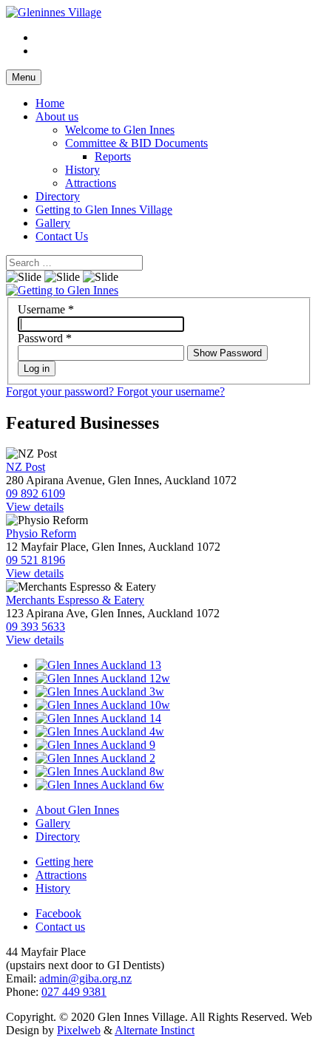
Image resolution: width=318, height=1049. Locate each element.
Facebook (58, 913)
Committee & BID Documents (136, 143)
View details (35, 506)
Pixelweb (79, 1030)
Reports (113, 156)
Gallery (52, 223)
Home (49, 103)
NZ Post (25, 467)
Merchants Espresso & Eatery (75, 600)
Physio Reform (41, 533)
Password (45, 338)
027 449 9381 (73, 991)
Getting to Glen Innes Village (103, 209)
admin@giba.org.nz (85, 978)
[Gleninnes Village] (53, 12)
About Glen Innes (77, 810)
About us (56, 116)
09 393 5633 (35, 626)
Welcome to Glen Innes (120, 129)
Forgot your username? (171, 391)
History (82, 169)
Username (46, 309)
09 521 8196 (35, 560)
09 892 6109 (35, 493)
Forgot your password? (61, 391)
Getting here (64, 861)
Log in (37, 368)
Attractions (90, 183)
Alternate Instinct (154, 1030)
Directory (57, 196)
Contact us (60, 926)
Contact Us (61, 236)
